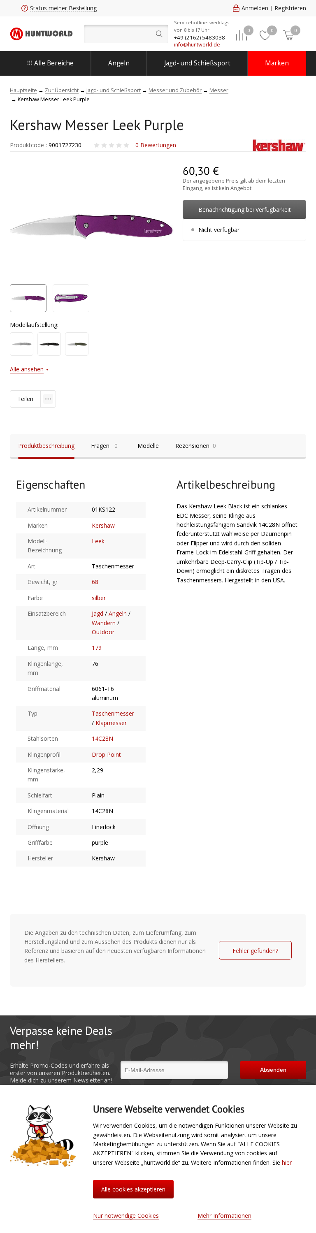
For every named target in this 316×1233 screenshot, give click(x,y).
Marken (277, 63)
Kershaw (103, 525)
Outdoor (103, 632)
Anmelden (255, 8)
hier (287, 1162)
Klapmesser (111, 723)
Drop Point (106, 754)
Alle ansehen (27, 369)
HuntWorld (41, 34)
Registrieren (290, 8)
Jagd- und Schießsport (197, 63)
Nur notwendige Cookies (126, 1215)
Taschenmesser (113, 713)
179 (97, 647)
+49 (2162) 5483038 (199, 37)
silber (99, 598)
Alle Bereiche (54, 63)
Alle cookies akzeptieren (133, 1189)
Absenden (273, 1069)
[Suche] (126, 34)
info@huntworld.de (197, 44)
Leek (98, 541)
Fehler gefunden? (255, 951)
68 (95, 582)
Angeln (119, 63)
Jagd (97, 613)
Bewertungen (155, 145)
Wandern (104, 623)
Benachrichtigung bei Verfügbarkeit (244, 209)
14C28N (102, 738)
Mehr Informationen (224, 1215)
